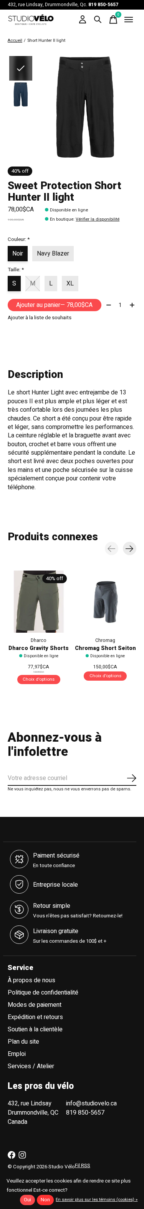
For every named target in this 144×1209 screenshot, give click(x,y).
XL (70, 283)
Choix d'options (39, 679)
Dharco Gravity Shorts (38, 649)
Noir (17, 253)
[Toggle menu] (128, 19)
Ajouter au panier (54, 305)
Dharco (38, 640)
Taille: (16, 270)
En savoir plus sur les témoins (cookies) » (96, 1199)
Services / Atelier (31, 1066)
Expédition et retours (35, 1017)
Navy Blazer (53, 253)
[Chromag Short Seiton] (105, 602)
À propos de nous (31, 980)
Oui (27, 1200)
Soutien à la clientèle (35, 1029)
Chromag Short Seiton (105, 649)
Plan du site (23, 1041)
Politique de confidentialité (43, 992)
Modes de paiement (34, 1004)
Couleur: (19, 239)
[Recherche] (98, 19)
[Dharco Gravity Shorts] (39, 602)
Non (45, 1200)
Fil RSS (82, 1165)
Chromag (105, 640)
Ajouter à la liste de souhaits (39, 318)
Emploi (17, 1054)
